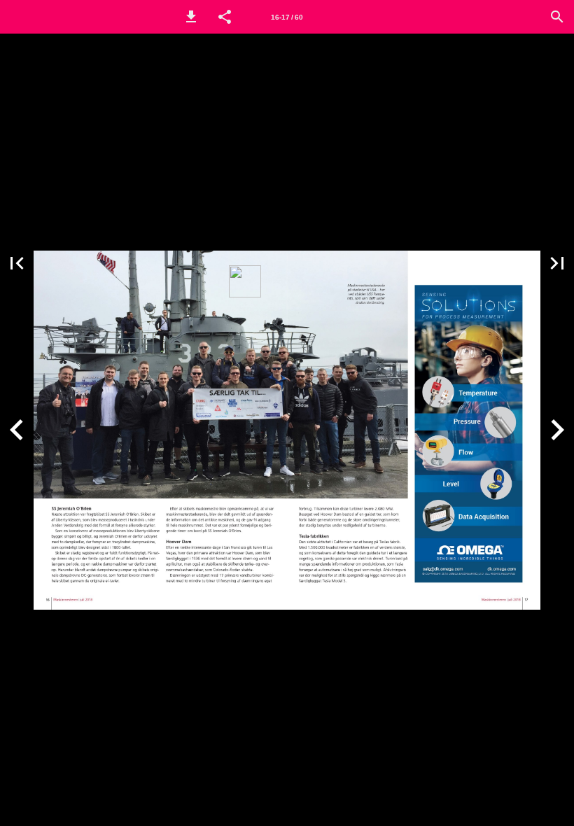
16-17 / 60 (287, 17)
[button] (191, 17)
